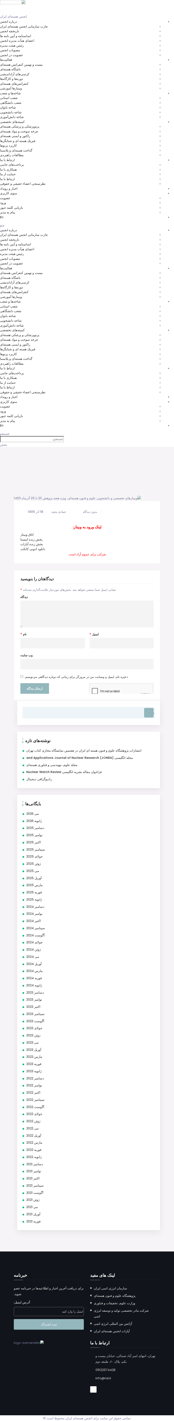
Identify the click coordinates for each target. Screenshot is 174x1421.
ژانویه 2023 (34, 1071)
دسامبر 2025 (35, 828)
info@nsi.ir (103, 1378)
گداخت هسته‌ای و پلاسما (16, 150)
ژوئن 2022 (33, 1121)
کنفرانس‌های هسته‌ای (14, 83)
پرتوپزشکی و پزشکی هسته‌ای (19, 126)
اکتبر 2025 (33, 842)
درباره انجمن (8, 21)
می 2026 (32, 814)
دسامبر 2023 (35, 992)
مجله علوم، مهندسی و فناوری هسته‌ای (51, 765)
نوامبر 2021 (33, 1171)
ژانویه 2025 (34, 899)
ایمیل (94, 634)
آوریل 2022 (33, 1135)
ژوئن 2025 (33, 864)
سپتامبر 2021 (35, 1185)
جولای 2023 (34, 1028)
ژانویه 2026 (34, 821)
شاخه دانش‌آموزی (12, 117)
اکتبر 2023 (33, 1007)
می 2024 (32, 957)
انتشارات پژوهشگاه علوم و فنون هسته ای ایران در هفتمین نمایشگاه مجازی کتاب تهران (83, 750)
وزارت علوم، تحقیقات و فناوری (114, 1303)
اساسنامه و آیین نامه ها (15, 36)
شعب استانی (9, 98)
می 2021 (32, 1207)
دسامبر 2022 (35, 1078)
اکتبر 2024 (33, 921)
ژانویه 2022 (34, 1157)
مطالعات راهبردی (12, 155)
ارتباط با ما (7, 160)
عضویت (5, 198)
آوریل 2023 (33, 1050)
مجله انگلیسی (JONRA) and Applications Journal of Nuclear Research (79, 758)
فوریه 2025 (34, 892)
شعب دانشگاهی (10, 102)
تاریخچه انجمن (9, 31)
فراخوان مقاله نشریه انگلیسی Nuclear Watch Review (64, 772)
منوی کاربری (8, 193)
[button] (87, 225)
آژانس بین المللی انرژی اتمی (113, 1323)
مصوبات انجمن (10, 50)
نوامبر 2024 (34, 914)
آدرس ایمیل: (22, 1302)
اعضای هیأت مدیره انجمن (17, 40)
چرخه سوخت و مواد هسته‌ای (19, 131)
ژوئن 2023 (33, 1035)
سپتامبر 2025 (35, 849)
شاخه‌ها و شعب (10, 93)
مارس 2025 (34, 885)
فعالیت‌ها (6, 59)
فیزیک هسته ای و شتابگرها (17, 141)
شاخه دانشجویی (11, 112)
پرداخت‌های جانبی (12, 164)
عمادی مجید (58, 512)
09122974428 (105, 1370)
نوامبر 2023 (34, 999)
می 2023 (32, 1042)
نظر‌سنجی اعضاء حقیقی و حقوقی (22, 183)
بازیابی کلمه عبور (11, 207)
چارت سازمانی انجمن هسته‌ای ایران (24, 26)
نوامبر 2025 (34, 835)
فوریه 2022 (33, 1150)
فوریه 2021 (33, 1221)
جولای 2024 (34, 942)
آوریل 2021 (33, 1214)
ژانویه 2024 (34, 985)
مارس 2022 (34, 1142)
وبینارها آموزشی (11, 88)
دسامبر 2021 (34, 1164)
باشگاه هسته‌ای (10, 69)
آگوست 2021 (34, 1193)
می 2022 (32, 1128)
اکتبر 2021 (32, 1178)
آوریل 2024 (34, 964)
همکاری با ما (8, 169)
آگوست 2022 (35, 1107)
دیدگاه (24, 596)
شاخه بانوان (8, 107)
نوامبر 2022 (34, 1085)
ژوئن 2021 (32, 1200)
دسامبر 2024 (35, 907)
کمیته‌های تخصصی (12, 122)
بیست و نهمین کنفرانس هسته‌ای (21, 64)
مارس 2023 (34, 1057)
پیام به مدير (7, 212)
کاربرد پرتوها (8, 145)
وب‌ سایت (26, 655)
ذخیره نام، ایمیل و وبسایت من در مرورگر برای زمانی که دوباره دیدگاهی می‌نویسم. (76, 677)
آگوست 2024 (35, 935)
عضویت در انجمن (11, 55)
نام (23, 634)
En (1, 217)
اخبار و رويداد (8, 188)
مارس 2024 (34, 971)
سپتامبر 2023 (35, 1014)
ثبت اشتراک (49, 1324)
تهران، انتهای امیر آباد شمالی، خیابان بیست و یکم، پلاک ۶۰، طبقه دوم (125, 1359)
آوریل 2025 (34, 878)
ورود (3, 202)
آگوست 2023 (35, 1021)
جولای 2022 (34, 1114)
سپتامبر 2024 (35, 928)
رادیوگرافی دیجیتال (39, 779)
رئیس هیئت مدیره (12, 45)
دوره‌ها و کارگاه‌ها (11, 78)
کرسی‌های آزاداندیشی (14, 74)
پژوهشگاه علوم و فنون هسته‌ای (114, 1295)
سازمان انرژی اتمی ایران (110, 1288)
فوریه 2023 (33, 1064)
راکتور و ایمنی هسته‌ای (15, 136)
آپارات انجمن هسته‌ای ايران (112, 1331)
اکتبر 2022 (33, 1092)
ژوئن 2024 (33, 949)
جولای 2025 (34, 856)
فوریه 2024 (34, 978)
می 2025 (32, 871)
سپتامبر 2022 (35, 1100)
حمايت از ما (8, 174)
